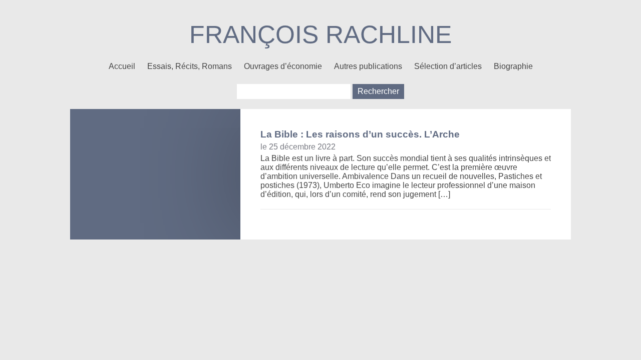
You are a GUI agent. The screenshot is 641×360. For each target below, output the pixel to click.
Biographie (513, 66)
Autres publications (368, 66)
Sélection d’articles (448, 66)
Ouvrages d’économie (283, 66)
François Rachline (320, 34)
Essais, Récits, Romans (189, 66)
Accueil (122, 66)
